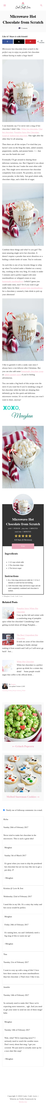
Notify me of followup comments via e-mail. (24, 810)
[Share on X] (19, 41)
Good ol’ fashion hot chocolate (14, 135)
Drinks (10, 690)
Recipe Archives (17, 690)
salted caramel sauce (12, 374)
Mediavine (23, 1102)
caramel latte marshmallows (31, 288)
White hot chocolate (29, 129)
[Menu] (4, 5)
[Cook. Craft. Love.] (23, 5)
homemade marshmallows (12, 281)
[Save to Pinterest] (30, 41)
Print (23, 546)
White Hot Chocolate (25, 661)
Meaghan (13, 684)
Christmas (5, 690)
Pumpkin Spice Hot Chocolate (26, 132)
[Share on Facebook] (7, 41)
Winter (23, 690)
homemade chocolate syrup (32, 371)
